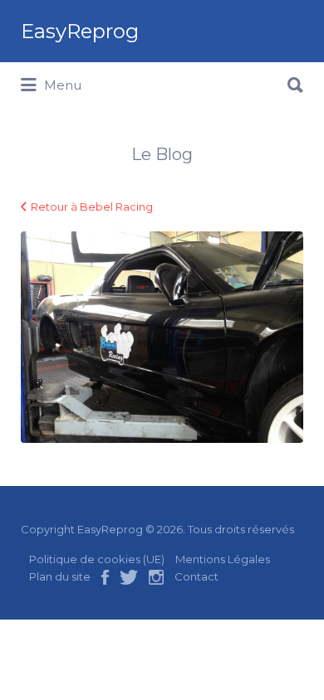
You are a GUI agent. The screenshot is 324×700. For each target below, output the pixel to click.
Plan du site (60, 576)
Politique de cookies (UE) (96, 559)
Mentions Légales (222, 559)
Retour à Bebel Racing (92, 206)
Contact (196, 576)
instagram (156, 577)
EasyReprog (80, 31)
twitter (129, 577)
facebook (105, 577)
